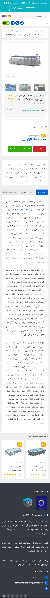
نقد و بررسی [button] (27, 192)
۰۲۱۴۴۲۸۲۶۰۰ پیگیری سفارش (23, 7)
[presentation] (45, 87)
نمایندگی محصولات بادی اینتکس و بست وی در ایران (25, 3)
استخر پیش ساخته (21, 209)
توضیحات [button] (41, 192)
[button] (22, 23)
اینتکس (14, 374)
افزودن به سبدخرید (18, 148)
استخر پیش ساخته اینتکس (30, 110)
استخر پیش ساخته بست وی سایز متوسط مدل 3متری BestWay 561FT (29, 470)
